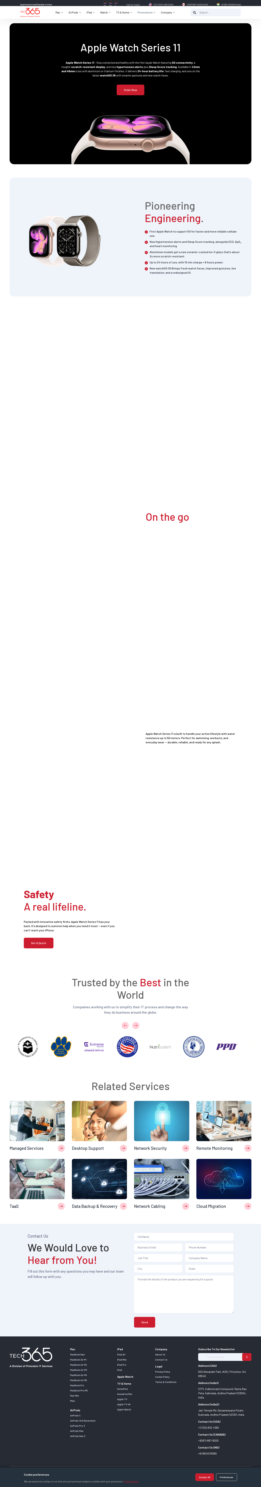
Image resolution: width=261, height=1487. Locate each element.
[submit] (246, 1357)
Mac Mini (74, 1395)
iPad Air (121, 1354)
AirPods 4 (75, 1415)
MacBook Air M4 (78, 1375)
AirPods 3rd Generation (83, 1420)
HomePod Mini (124, 1393)
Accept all (204, 1477)
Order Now (130, 90)
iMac (72, 1400)
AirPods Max (76, 1430)
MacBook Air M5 (78, 1380)
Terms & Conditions (165, 1381)
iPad (119, 1369)
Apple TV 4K (123, 1404)
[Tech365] (30, 12)
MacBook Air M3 (78, 1369)
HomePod (122, 1388)
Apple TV (122, 1399)
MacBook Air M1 (78, 1359)
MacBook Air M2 (78, 1364)
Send (144, 1322)
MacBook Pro (77, 1385)
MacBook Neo (77, 1354)
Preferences (226, 1477)
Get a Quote (38, 943)
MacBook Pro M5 (79, 1390)
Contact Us (161, 1359)
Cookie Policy (162, 1376)
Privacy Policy (131, 1481)
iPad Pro (121, 1364)
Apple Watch (125, 1376)
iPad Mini (121, 1359)
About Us (160, 1354)
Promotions (145, 12)
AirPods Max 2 (77, 1436)
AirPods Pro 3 (77, 1425)
